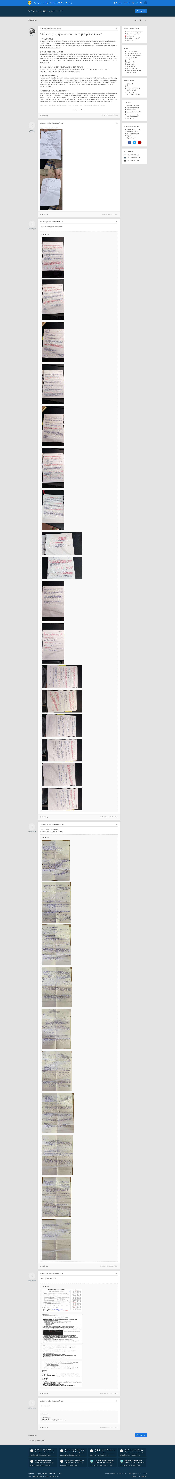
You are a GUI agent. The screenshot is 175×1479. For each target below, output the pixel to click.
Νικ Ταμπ (93, 1465)
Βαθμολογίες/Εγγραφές (133, 56)
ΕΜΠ (127, 86)
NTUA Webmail (131, 90)
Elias (121, 1455)
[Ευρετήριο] (29, 3)
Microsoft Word (131, 110)
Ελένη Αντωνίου (32, 131)
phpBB (37, 1476)
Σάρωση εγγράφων (132, 108)
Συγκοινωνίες (130, 62)
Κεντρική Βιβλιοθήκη (133, 88)
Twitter (75, 45)
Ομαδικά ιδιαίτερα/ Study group (135, 1450)
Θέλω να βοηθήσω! (132, 134)
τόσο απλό (46, 41)
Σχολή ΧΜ (129, 84)
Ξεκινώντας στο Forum (133, 129)
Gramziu (144, 1476)
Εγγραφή (135, 3)
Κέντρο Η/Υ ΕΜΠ (131, 58)
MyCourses (130, 92)
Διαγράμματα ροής (132, 116)
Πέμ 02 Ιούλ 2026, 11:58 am (72, 1455)
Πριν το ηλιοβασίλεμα (134, 157)
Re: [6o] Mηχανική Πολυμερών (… (105, 1450)
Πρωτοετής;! (130, 36)
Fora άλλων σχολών (132, 94)
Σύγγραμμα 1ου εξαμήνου (133, 1460)
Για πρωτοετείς (131, 66)
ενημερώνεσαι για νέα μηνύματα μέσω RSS (96, 45)
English (128, 136)
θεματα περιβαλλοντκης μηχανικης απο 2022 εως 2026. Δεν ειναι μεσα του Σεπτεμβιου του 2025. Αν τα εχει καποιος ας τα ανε (75, 1452)
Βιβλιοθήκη (93, 69)
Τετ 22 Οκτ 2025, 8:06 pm (133, 1465)
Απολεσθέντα (130, 60)
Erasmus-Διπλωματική (133, 70)
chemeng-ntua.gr (88, 84)
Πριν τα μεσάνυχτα (133, 160)
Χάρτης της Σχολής (132, 51)
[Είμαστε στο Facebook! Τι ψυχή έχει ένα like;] (129, 142)
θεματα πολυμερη (100, 1452)
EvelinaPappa (32, 229)
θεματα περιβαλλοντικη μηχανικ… (76, 1450)
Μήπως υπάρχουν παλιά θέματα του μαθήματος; (75, 1462)
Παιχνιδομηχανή (131, 40)
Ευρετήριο (31, 1474)
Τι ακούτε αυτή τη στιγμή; (134, 32)
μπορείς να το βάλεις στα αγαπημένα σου (57, 43)
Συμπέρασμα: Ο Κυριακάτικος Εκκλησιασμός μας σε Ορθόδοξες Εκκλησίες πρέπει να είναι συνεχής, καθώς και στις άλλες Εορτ (45, 1452)
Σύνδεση (127, 3)
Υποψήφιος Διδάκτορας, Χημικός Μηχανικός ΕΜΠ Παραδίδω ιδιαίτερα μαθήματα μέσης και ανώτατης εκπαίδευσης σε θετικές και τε (45, 1462)
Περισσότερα (130, 72)
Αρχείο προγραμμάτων (133, 53)
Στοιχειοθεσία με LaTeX (133, 112)
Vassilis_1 (33, 1455)
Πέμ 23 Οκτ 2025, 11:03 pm (104, 1465)
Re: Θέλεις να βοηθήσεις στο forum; (51, 123)
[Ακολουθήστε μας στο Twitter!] (134, 142)
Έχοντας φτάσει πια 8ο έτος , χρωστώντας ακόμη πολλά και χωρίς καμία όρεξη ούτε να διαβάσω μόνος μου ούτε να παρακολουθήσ (135, 1452)
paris (61, 1455)
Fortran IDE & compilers (133, 114)
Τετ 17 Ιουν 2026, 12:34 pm (101, 1455)
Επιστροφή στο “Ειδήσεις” (37, 1440)
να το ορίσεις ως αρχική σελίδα (89, 43)
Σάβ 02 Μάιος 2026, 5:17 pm (131, 1455)
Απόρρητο (52, 1474)
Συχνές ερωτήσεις (132, 131)
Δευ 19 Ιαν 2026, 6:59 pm (70, 1465)
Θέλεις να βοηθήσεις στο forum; (45, 11)
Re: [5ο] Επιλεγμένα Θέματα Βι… (75, 1460)
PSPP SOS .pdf (46, 1418)
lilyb (61, 1465)
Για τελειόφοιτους (132, 68)
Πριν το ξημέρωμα (133, 154)
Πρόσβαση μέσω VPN (133, 105)
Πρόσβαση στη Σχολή (133, 38)
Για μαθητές (130, 64)
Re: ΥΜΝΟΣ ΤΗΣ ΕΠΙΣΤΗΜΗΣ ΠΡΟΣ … (47, 1450)
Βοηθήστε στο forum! (79, 110)
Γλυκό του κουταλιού (133, 34)
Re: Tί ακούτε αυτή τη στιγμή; (104, 1460)
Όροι (59, 1474)
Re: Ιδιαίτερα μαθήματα (43, 1460)
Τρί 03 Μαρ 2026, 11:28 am (42, 1465)
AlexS (31, 1465)
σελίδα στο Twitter (46, 86)
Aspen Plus (130, 118)
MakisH (32, 35)
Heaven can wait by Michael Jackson (105, 1462)
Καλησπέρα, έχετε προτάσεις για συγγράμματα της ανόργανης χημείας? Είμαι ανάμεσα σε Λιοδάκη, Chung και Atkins (135, 1462)
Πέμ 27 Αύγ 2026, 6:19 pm (43, 1455)
